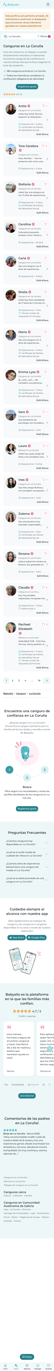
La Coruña (15, 1209)
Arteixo (17, 1221)
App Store (18, 937)
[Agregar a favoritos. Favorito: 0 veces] (45, 184)
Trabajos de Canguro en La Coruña (21, 1185)
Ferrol (7, 1217)
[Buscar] (5, 36)
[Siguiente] (47, 680)
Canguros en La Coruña (15, 1177)
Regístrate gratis (27, 86)
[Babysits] (11, 4)
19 (39, 680)
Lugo (32, 1213)
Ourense (26, 1209)
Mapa (28, 1356)
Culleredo (17, 1195)
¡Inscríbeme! (27, 1095)
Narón (15, 1217)
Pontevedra (43, 1213)
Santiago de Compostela (16, 1213)
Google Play (38, 937)
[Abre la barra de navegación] (48, 4)
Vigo (6, 1209)
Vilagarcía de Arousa (30, 1217)
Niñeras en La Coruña (14, 1181)
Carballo (8, 1221)
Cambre (28, 1195)
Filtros (45, 36)
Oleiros (7, 1195)
